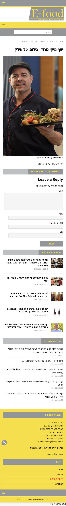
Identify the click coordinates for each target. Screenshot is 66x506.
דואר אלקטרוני (57, 222)
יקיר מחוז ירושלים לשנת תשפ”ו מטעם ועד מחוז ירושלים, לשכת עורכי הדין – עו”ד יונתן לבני (26, 325)
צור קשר (59, 474)
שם (61, 213)
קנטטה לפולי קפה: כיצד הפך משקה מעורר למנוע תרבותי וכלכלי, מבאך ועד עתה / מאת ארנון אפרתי (27, 262)
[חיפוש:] (33, 31)
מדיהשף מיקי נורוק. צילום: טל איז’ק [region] (42, 41)
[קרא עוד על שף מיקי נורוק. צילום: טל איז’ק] (33, 153)
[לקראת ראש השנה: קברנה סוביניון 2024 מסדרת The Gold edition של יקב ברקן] (57, 296)
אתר (61, 231)
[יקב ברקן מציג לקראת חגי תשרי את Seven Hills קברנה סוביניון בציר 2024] (57, 312)
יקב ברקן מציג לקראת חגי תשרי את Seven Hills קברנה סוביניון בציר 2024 (27, 310)
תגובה (60, 190)
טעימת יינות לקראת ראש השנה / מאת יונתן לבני (27, 279)
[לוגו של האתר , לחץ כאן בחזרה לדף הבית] (33, 20)
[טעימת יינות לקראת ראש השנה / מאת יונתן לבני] (57, 281)
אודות (60, 469)
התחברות (59, 483)
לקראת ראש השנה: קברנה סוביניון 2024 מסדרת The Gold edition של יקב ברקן (29, 295)
